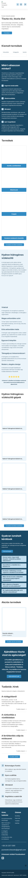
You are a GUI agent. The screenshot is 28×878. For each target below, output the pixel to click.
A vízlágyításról (9, 696)
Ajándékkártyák (14, 676)
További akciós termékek (14, 641)
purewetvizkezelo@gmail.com (14, 850)
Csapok (13, 214)
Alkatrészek (14, 190)
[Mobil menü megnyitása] (25, 865)
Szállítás (17, 823)
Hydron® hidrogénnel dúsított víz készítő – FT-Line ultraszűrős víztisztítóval (12, 430)
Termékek (7, 33)
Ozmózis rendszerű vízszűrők (14, 238)
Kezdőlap (17, 816)
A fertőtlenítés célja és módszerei (7, 838)
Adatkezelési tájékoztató (7, 875)
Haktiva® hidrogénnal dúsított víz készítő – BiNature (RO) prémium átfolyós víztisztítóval (12, 520)
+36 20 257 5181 (8, 846)
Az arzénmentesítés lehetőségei (7, 819)
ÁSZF (21, 875)
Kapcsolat (17, 818)
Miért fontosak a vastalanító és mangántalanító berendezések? (6, 825)
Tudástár (17, 820)
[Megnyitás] (25, 4)
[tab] (6, 52)
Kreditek (24, 875)
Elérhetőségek (7, 551)
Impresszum (16, 875)
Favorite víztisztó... (8, 633)
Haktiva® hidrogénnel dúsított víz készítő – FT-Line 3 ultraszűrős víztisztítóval (12, 490)
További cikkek (14, 756)
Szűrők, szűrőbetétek (14, 165)
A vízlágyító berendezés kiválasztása (5, 832)
